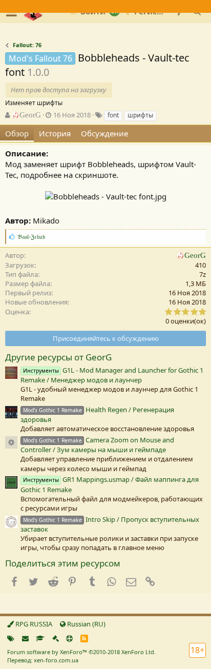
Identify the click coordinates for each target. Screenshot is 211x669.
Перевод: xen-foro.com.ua (42, 660)
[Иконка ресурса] (11, 442)
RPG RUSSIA (33, 624)
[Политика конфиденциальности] (55, 638)
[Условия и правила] (40, 638)
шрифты (140, 115)
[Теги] (10, 638)
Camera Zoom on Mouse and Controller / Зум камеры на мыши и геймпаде (97, 444)
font (113, 115)
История (55, 133)
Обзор (17, 133)
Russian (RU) (86, 624)
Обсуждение (104, 133)
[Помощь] (69, 638)
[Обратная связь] (25, 638)
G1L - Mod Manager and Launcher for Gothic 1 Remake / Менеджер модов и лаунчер (111, 375)
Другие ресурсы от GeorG (58, 357)
